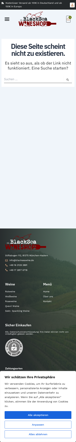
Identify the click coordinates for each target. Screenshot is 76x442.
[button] (7, 19)
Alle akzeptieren (38, 415)
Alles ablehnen (38, 434)
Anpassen (38, 424)
